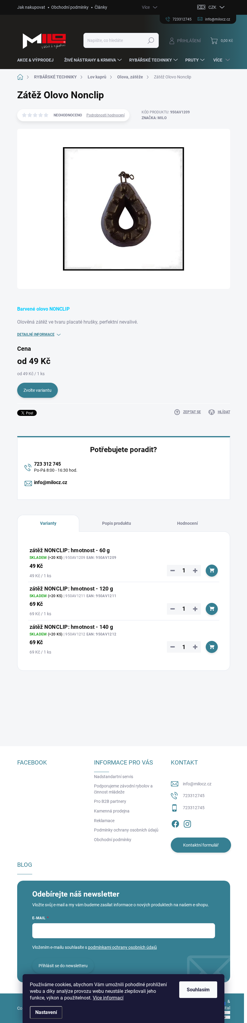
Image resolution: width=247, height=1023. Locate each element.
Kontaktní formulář (201, 845)
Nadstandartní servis (113, 776)
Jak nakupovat (31, 7)
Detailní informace (36, 334)
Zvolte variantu (37, 390)
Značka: (154, 118)
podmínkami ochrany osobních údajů (122, 947)
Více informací (108, 998)
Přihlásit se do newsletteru (63, 965)
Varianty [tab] (48, 523)
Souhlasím (198, 990)
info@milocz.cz (50, 482)
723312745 (194, 795)
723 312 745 (47, 464)
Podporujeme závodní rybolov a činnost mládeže (123, 789)
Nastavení (46, 1012)
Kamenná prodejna (112, 811)
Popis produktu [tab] (116, 523)
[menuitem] (37, 60)
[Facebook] (175, 822)
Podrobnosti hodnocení (105, 115)
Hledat (151, 40)
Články (101, 7)
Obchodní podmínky (70, 7)
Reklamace (104, 820)
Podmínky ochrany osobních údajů (126, 830)
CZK (212, 7)
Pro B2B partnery (110, 801)
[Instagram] (187, 822)
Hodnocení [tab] (187, 523)
